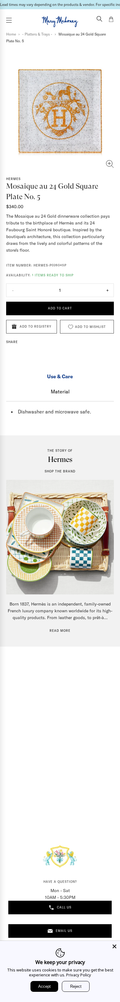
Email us (64, 931)
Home (11, 34)
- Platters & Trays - (37, 34)
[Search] (99, 19)
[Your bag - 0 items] (111, 20)
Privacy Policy (78, 975)
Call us (64, 907)
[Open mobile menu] (9, 20)
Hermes (13, 179)
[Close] (114, 946)
